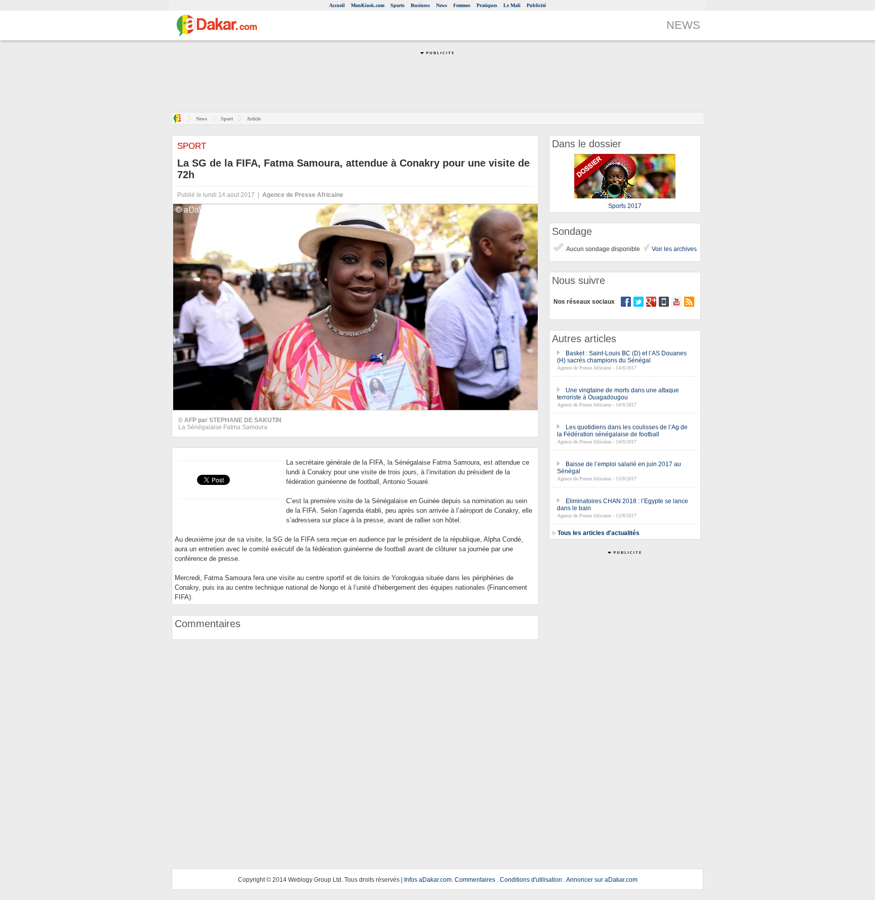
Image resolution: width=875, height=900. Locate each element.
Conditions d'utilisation (531, 879)
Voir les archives (673, 249)
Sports (397, 5)
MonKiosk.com (367, 5)
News (441, 5)
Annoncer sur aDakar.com (602, 879)
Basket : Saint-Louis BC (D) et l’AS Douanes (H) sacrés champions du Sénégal (622, 357)
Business (420, 5)
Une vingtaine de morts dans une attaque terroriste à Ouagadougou (618, 394)
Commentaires (475, 879)
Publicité (536, 5)
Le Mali (512, 5)
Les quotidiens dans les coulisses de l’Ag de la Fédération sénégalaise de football (622, 431)
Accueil (337, 5)
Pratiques (486, 5)
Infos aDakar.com (428, 879)
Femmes (461, 5)
